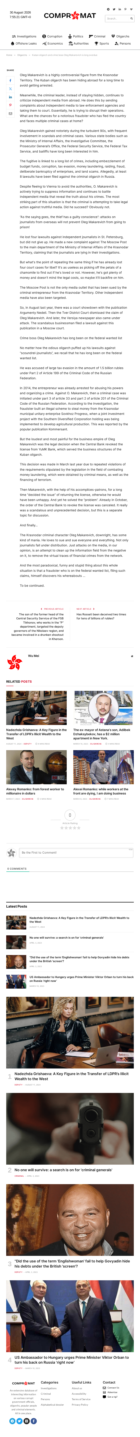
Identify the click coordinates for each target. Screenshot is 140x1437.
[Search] (131, 18)
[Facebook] (10, 80)
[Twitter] (10, 88)
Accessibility (79, 1393)
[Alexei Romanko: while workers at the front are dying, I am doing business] (103, 767)
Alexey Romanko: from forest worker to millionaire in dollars (35, 791)
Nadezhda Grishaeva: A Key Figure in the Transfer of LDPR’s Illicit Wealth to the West (36, 734)
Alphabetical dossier (52, 1404)
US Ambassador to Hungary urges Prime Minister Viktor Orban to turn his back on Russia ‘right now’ (82, 979)
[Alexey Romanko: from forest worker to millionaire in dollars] (36, 767)
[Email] (10, 113)
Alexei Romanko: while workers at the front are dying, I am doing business (100, 791)
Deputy (28, 744)
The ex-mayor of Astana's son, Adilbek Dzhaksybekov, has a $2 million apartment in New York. (101, 734)
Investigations (49, 1388)
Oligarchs (96, 744)
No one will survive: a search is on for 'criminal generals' (67, 937)
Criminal (19, 1176)
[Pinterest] (10, 105)
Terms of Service (81, 1399)
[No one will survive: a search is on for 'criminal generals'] (16, 942)
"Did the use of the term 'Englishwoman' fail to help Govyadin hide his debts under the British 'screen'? (79, 959)
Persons (45, 1399)
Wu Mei (33, 656)
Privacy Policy (80, 1404)
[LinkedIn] (10, 97)
